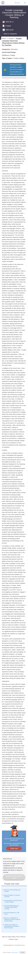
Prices (18, 936)
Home (4, 38)
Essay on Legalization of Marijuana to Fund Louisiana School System (12, 919)
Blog (9, 936)
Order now (14, 848)
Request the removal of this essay (14, 877)
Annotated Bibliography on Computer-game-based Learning (11, 907)
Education (14, 49)
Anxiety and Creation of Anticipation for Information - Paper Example (12, 926)
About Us (22, 936)
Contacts (11, 939)
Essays (11, 38)
